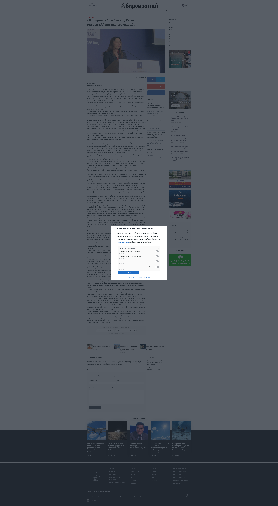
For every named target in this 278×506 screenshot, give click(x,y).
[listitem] (139, 248)
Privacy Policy (147, 277)
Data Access (139, 277)
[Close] (164, 228)
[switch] (157, 251)
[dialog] (139, 253)
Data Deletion (131, 277)
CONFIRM (128, 272)
